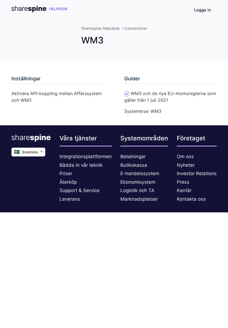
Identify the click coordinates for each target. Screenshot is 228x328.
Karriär (184, 190)
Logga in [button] (202, 10)
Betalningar (133, 156)
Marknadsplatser (139, 199)
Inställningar (26, 78)
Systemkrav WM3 (142, 111)
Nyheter (186, 165)
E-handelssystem (139, 173)
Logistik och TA (137, 190)
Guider (132, 78)
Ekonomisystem (137, 182)
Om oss (185, 156)
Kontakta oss (191, 199)
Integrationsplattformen (86, 156)
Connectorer (136, 28)
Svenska (28, 152)
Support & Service (80, 190)
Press (183, 182)
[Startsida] (39, 10)
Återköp (68, 182)
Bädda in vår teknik (81, 165)
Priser (66, 173)
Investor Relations (197, 173)
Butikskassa (133, 165)
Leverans (70, 199)
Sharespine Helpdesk (100, 28)
